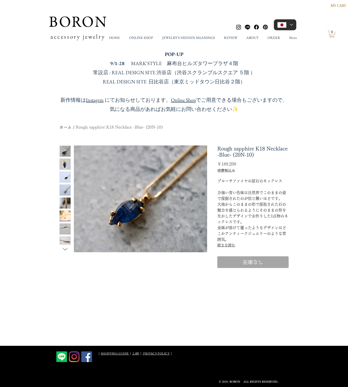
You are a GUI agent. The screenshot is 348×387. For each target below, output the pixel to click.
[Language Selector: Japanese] (285, 24)
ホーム (65, 127)
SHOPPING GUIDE (115, 353)
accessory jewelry (77, 36)
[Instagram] (238, 27)
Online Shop (183, 100)
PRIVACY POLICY (156, 353)
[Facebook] (256, 27)
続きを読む (226, 245)
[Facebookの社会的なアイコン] (86, 356)
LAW (135, 353)
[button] (332, 34)
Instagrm (95, 100)
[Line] (247, 27)
